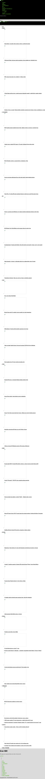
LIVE (3, 3)
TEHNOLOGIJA (4, 686)
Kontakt (3, 9)
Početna (3, 2)
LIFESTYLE (3, 724)
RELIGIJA (3, 616)
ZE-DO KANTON (5, 5)
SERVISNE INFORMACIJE (7, 8)
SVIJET (3, 7)
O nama (3, 12)
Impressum (4, 10)
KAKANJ (3, 4)
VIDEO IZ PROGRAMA (6, 13)
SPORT (3, 364)
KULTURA (3, 532)
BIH (3, 6)
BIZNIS (3, 448)
